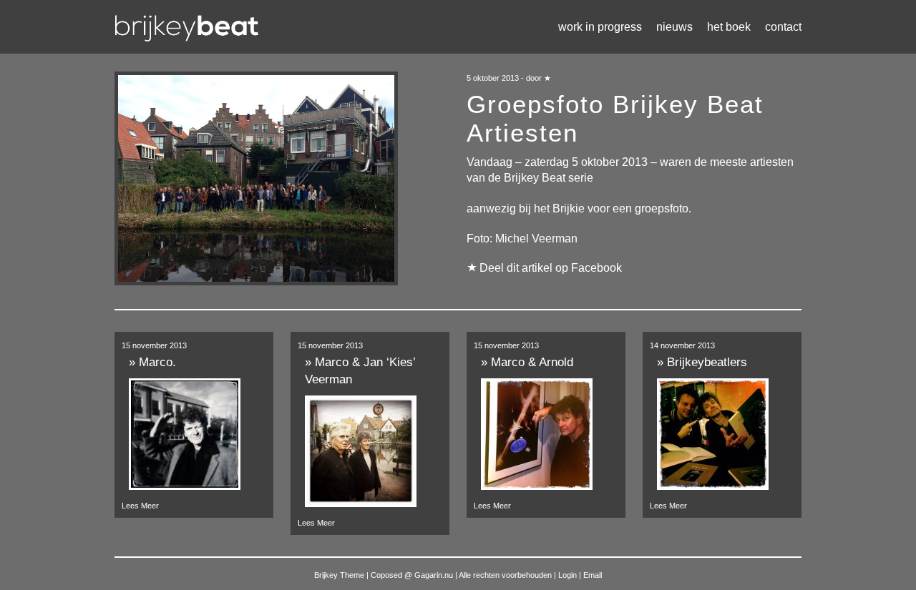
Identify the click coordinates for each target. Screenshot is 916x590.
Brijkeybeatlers (707, 362)
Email (592, 575)
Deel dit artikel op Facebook (550, 268)
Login (568, 575)
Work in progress (600, 27)
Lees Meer (140, 505)
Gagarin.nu (433, 575)
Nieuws (674, 27)
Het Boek (729, 27)
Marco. (157, 362)
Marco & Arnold (532, 362)
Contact (783, 27)
